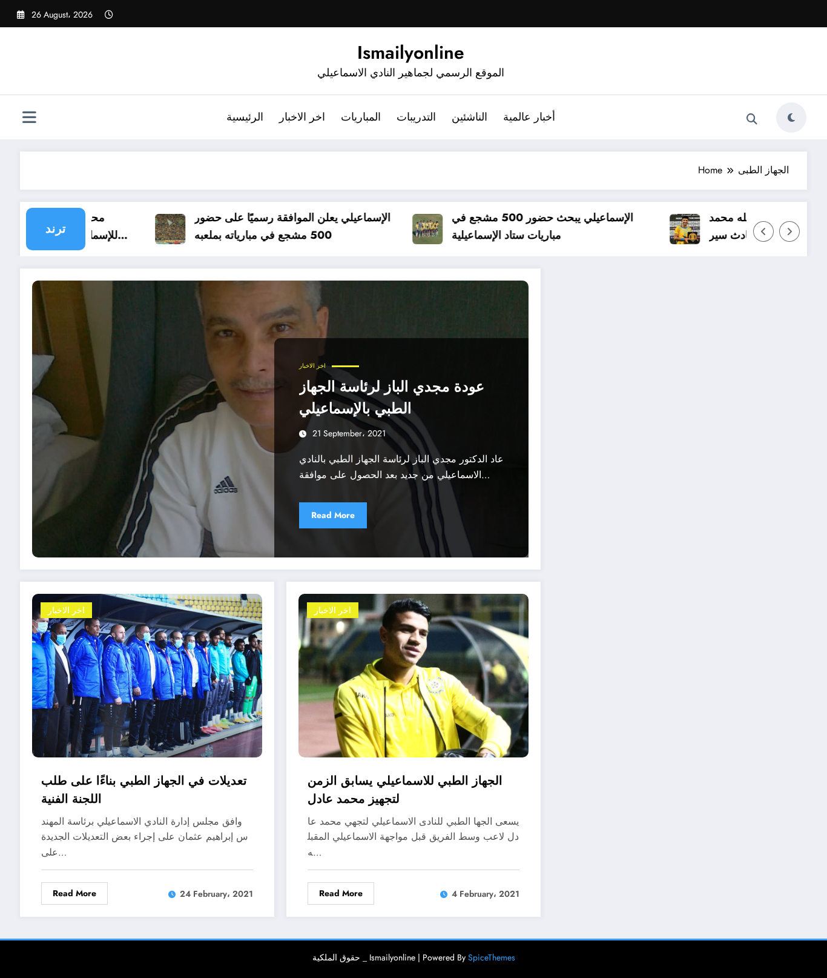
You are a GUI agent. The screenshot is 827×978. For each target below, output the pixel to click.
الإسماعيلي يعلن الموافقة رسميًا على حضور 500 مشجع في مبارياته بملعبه (278, 226)
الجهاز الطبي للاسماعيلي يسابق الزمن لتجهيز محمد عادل (405, 790)
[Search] (752, 119)
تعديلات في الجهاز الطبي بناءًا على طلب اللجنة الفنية (144, 790)
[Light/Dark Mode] (791, 117)
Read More (333, 515)
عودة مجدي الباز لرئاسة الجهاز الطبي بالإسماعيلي (391, 397)
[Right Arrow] (789, 231)
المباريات (361, 117)
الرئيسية (244, 117)
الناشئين (469, 117)
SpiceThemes (491, 957)
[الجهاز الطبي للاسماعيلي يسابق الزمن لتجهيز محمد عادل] (413, 674)
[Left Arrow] (763, 231)
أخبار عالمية (529, 117)
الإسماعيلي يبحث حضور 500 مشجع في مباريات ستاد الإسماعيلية (528, 226)
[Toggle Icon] (29, 119)
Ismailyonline (410, 52)
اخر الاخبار (302, 117)
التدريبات (416, 117)
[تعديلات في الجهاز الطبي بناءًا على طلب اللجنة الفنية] (147, 674)
